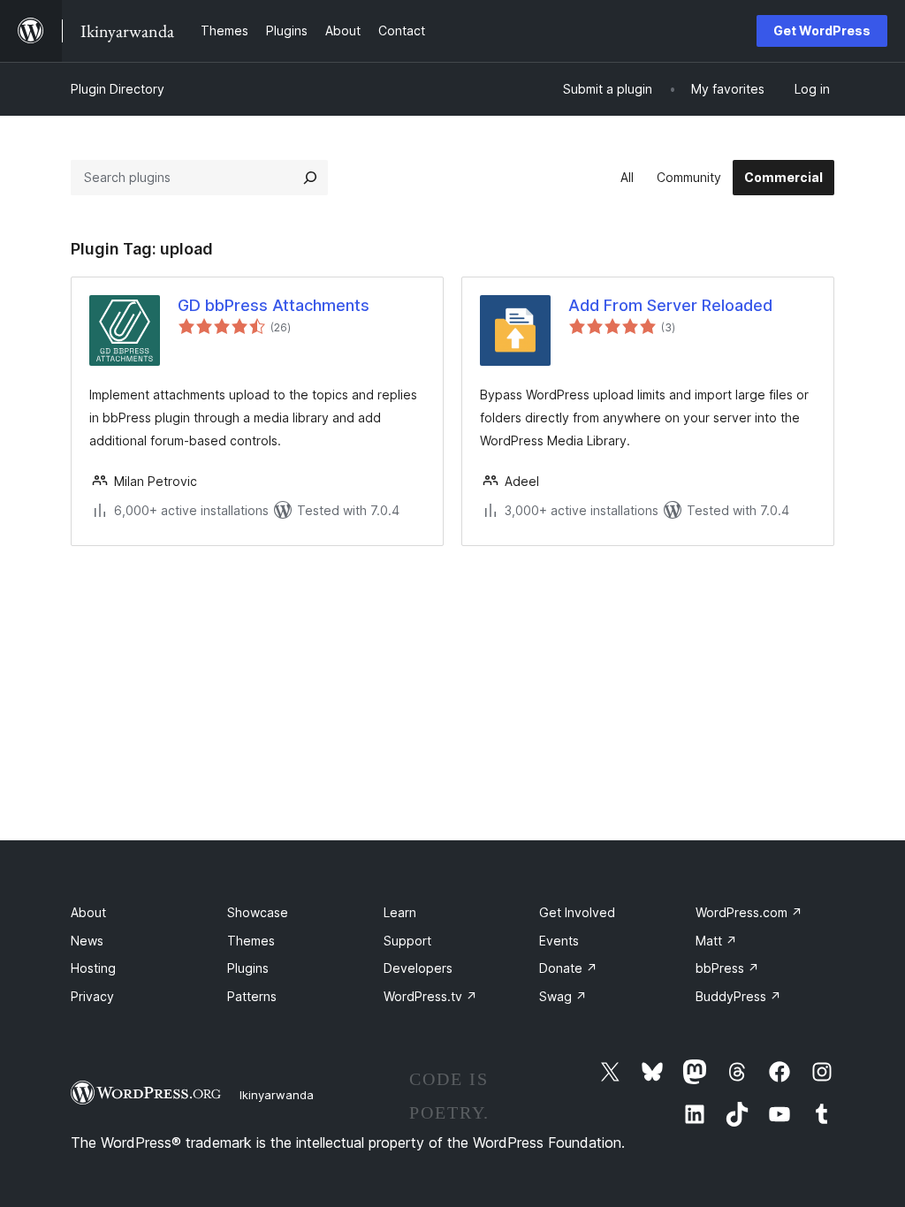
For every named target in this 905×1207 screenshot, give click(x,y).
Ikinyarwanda (277, 1095)
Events (559, 940)
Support (407, 940)
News (87, 940)
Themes (251, 940)
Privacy (92, 996)
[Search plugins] (310, 177)
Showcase (257, 912)
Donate (568, 967)
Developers (418, 967)
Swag (563, 996)
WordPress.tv (430, 996)
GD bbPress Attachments (273, 305)
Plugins (248, 967)
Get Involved (577, 912)
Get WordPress (822, 30)
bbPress (727, 967)
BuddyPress (738, 996)
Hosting (93, 967)
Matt (716, 940)
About (88, 912)
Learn (400, 912)
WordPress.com (749, 912)
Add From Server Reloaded (670, 305)
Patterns (252, 996)
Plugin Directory (117, 88)
